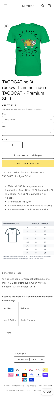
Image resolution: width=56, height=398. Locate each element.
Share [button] (8, 332)
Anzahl (5, 139)
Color (4, 114)
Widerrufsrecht (45, 386)
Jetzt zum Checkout (28, 163)
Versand (14, 109)
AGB (29, 390)
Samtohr (15, 386)
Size (4, 126)
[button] (6, 6)
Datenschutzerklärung (15, 390)
